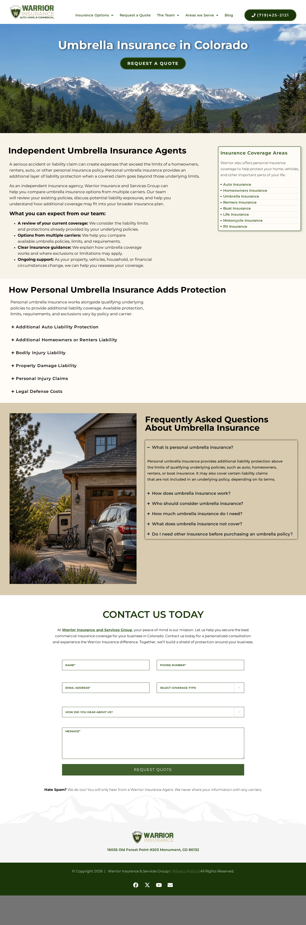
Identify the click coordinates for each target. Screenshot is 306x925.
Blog (229, 15)
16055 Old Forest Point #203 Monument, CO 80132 (153, 850)
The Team (166, 15)
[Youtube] (159, 885)
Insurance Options (92, 15)
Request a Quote (135, 15)
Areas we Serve (199, 15)
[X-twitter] (147, 885)
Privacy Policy (185, 871)
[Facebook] (136, 885)
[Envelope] (170, 885)
